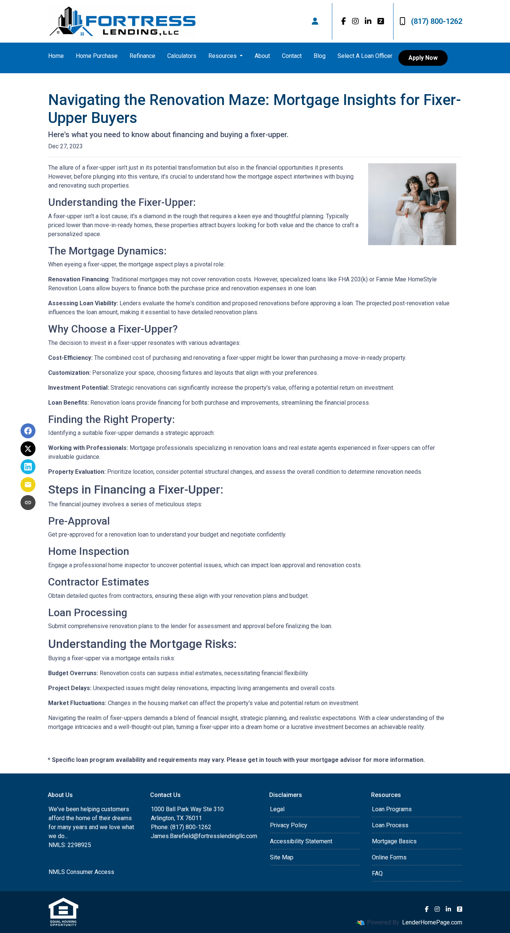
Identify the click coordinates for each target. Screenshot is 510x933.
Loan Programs (392, 809)
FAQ (377, 873)
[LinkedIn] (368, 21)
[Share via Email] (28, 484)
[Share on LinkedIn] (28, 466)
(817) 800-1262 (436, 21)
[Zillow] (380, 21)
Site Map (281, 857)
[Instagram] (355, 21)
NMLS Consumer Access (81, 871)
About (262, 55)
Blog (320, 55)
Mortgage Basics (394, 841)
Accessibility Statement (301, 841)
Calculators (181, 55)
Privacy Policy (288, 825)
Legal (277, 809)
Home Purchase (97, 55)
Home (56, 55)
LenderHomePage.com (432, 922)
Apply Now (423, 57)
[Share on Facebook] (28, 430)
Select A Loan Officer (365, 55)
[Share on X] (28, 448)
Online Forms (389, 857)
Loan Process (390, 825)
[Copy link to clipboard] (28, 502)
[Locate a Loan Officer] (315, 21)
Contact (292, 55)
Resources (223, 55)
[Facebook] (343, 21)
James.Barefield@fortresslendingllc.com (204, 836)
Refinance (142, 55)
